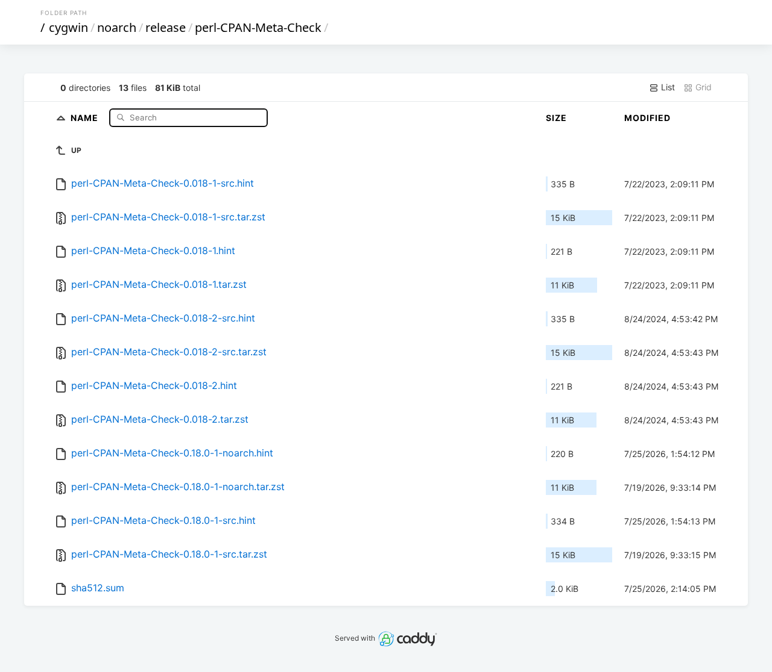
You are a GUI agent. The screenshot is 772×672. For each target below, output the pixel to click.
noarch (116, 27)
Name (86, 117)
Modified (647, 118)
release (165, 27)
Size (556, 118)
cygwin (68, 27)
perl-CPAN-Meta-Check (258, 27)
